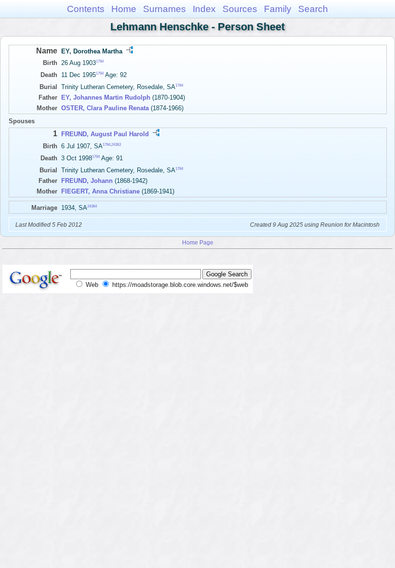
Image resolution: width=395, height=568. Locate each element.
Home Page (197, 242)
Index (204, 9)
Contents (86, 9)
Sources (240, 9)
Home (123, 9)
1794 (100, 61)
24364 (92, 206)
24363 (116, 144)
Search (313, 9)
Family (277, 9)
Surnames (164, 9)
